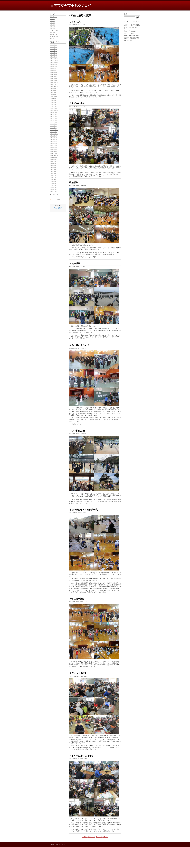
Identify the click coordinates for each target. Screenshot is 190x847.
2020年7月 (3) (53, 185)
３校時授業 (74, 263)
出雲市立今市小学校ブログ (70, 5)
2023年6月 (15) (53, 118)
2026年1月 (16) (53, 56)
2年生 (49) (52, 21)
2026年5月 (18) (53, 49)
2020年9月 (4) (53, 181)
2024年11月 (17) (54, 84)
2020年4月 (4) (53, 191)
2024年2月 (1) (53, 102)
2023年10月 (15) (54, 110)
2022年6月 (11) (53, 141)
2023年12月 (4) (53, 106)
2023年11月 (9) (53, 108)
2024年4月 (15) (53, 98)
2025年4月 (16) (53, 74)
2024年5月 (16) (53, 96)
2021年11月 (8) (53, 153)
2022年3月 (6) (53, 147)
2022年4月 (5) (53, 145)
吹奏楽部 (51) (53, 17)
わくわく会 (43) (54, 30)
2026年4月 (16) (53, 51)
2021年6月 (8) (53, 163)
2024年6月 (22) (53, 94)
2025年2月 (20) (53, 78)
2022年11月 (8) (53, 132)
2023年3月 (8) (53, 124)
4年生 (133, 31)
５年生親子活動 (77, 598)
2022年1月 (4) (53, 149)
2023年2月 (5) (53, 126)
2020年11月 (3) (53, 177)
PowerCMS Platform (60, 844)
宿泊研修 (73, 182)
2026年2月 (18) (53, 54)
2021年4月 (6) (53, 167)
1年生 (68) (52, 19)
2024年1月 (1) (53, 104)
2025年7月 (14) (53, 68)
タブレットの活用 (78, 673)
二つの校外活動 (77, 430)
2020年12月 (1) (53, 175)
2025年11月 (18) (54, 60)
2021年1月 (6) (53, 173)
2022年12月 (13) (54, 130)
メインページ (91, 837)
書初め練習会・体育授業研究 (83, 509)
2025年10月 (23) (54, 62)
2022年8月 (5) (53, 137)
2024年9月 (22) (53, 88)
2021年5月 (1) (53, 165)
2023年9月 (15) (53, 112)
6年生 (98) (52, 28)
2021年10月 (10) (54, 155)
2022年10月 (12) (54, 134)
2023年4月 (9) (53, 122)
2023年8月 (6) (53, 114)
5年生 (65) (52, 26)
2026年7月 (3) (53, 45)
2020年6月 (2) (53, 187)
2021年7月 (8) (53, 161)
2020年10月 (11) (54, 179)
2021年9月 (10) (53, 157)
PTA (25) (52, 38)
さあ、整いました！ (79, 345)
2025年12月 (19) (54, 58)
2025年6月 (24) (53, 70)
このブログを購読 (55, 199)
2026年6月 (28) (53, 47)
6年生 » (105, 837)
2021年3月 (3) (53, 169)
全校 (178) (52, 32)
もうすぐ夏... (75, 21)
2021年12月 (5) (53, 151)
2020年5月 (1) (53, 189)
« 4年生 (84, 837)
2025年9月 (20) (53, 64)
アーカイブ (99, 837)
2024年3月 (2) (53, 100)
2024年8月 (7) (53, 90)
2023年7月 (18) (53, 116)
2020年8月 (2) (53, 183)
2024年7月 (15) (53, 92)
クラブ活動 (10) (54, 36)
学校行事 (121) (53, 34)
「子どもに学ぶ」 (78, 103)
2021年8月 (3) (53, 159)
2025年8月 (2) (53, 66)
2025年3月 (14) (53, 76)
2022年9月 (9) (53, 135)
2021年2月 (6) (53, 171)
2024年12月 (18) (54, 82)
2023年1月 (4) (53, 128)
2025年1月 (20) (53, 80)
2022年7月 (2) (53, 139)
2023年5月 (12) (53, 120)
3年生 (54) (52, 23)
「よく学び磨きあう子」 (81, 755)
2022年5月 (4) (53, 143)
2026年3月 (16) (53, 53)
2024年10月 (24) (54, 86)
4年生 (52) (52, 24)
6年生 (133, 33)
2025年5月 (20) (53, 72)
